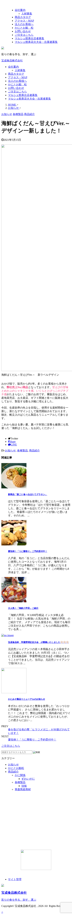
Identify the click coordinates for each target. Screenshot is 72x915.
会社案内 (13, 66)
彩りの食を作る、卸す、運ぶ (18, 899)
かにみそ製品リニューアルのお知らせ (26, 699)
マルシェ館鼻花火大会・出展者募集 (29, 98)
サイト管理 (14, 879)
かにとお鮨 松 (17, 84)
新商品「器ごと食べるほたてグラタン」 (27, 494)
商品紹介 (34, 450)
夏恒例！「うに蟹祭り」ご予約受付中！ (27, 551)
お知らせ (10, 450)
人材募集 (20, 70)
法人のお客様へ (17, 80)
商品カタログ (16, 73)
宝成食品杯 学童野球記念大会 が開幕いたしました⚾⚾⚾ (38, 642)
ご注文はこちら (17, 91)
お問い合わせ (16, 88)
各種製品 (22, 450)
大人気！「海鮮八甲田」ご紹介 (23, 608)
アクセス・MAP (17, 77)
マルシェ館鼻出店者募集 (23, 95)
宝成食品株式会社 (12, 60)
